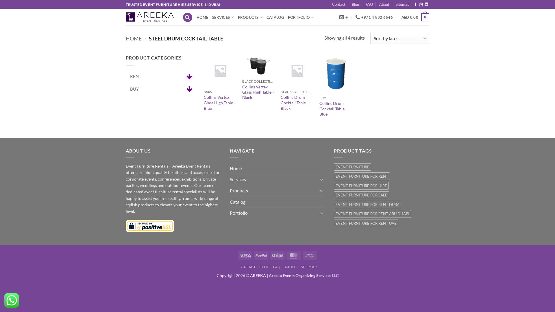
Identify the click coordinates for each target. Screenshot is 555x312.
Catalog (275, 17)
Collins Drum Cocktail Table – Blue (333, 108)
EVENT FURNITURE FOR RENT (362, 176)
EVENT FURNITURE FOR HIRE (361, 185)
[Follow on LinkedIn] (426, 5)
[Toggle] (321, 179)
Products (248, 17)
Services (221, 17)
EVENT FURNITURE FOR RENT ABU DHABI (372, 213)
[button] (187, 17)
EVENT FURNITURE (352, 167)
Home (202, 17)
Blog (355, 4)
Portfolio (299, 17)
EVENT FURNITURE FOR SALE (361, 195)
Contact (338, 4)
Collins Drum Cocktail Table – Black (295, 102)
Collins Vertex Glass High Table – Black (258, 92)
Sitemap (402, 4)
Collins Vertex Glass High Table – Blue (220, 102)
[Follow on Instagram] (421, 5)
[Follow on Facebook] (415, 5)
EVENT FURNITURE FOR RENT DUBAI (368, 204)
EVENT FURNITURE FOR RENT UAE (366, 223)
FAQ (369, 4)
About (384, 4)
